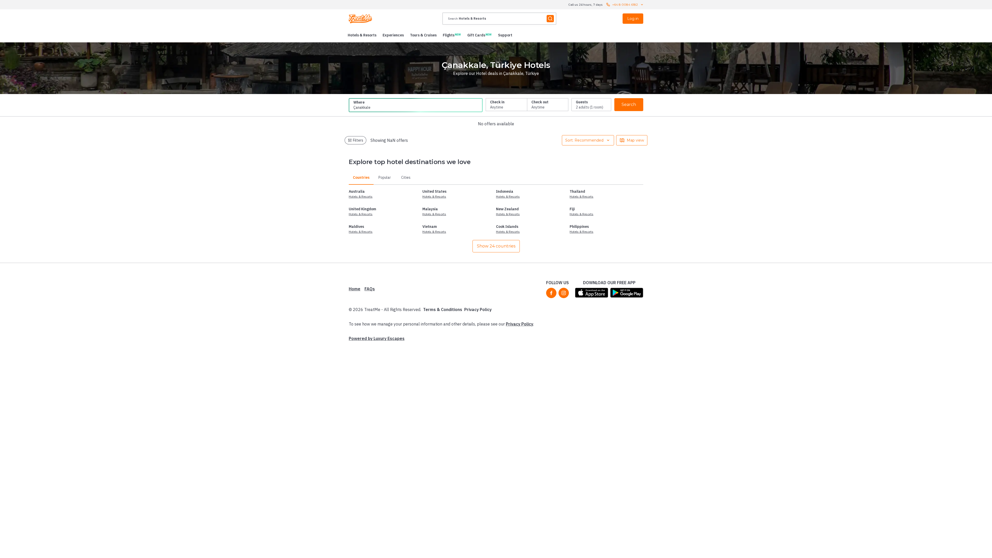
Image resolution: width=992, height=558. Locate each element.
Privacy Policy (478, 309)
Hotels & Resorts (361, 196)
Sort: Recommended (584, 140)
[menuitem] (362, 35)
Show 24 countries (496, 246)
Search (629, 104)
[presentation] (499, 18)
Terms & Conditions (442, 309)
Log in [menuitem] (633, 18)
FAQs (370, 288)
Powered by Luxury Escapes (377, 338)
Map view (635, 140)
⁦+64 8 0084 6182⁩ (625, 4)
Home (354, 288)
